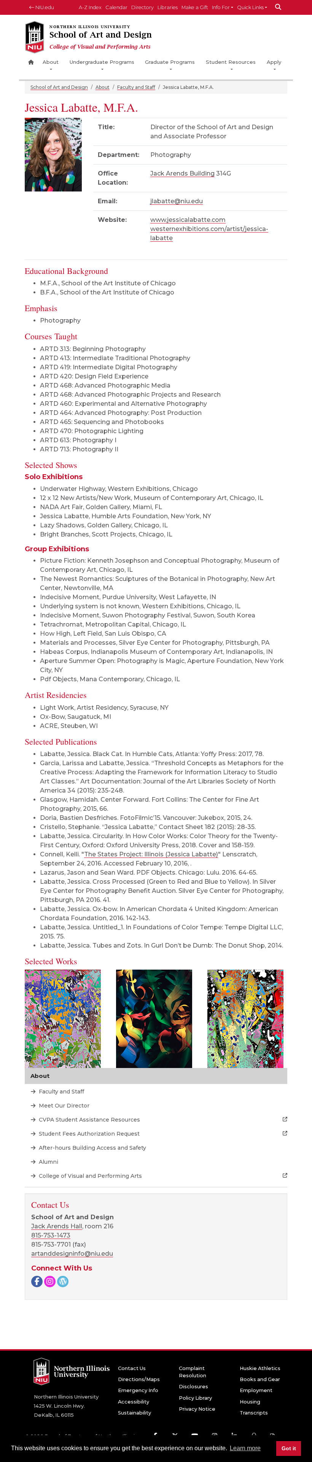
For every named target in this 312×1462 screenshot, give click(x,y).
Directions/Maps (139, 1379)
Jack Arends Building (182, 173)
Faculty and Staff (136, 87)
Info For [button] (221, 7)
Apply (274, 62)
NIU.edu (44, 7)
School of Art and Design (59, 87)
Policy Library (195, 1398)
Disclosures (193, 1386)
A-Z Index (90, 7)
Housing (250, 1402)
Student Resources (231, 62)
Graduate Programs (170, 62)
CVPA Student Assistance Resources (88, 1119)
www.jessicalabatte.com (188, 219)
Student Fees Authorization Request (88, 1133)
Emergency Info (138, 1390)
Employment (256, 1390)
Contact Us (132, 1368)
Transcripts (254, 1413)
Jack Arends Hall (56, 1226)
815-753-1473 (50, 1235)
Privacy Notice (197, 1409)
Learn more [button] (245, 1448)
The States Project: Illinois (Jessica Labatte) (151, 854)
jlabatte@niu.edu (176, 201)
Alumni (47, 1161)
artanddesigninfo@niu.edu (72, 1253)
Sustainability (134, 1413)
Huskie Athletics (260, 1368)
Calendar (116, 7)
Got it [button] (289, 1448)
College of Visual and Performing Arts (89, 1175)
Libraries (168, 7)
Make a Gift (194, 7)
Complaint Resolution (192, 1371)
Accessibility (133, 1402)
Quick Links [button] (250, 7)
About (51, 62)
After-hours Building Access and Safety (91, 1147)
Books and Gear (260, 1379)
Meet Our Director (63, 1105)
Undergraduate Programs (102, 62)
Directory (142, 7)
